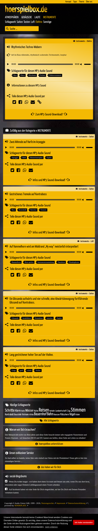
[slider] (87, 64)
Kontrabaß (22, 210)
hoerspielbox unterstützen (51, 444)
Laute (37, 17)
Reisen (44, 410)
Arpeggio (15, 158)
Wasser (29, 410)
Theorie (81, 2)
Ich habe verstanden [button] (84, 522)
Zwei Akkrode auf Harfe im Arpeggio (27, 142)
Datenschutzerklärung (76, 503)
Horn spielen (29, 262)
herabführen (27, 318)
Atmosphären (12, 17)
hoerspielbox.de (26, 10)
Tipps (75, 2)
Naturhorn (61, 262)
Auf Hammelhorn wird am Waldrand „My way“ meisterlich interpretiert (44, 246)
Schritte (9, 410)
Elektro (39, 22)
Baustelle (17, 414)
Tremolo (43, 210)
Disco (23, 75)
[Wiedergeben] (8, 64)
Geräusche (26, 17)
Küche (36, 411)
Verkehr (52, 411)
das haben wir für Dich (51, 467)
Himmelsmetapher (36, 158)
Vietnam (25, 414)
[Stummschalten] (81, 64)
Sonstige (47, 22)
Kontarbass (39, 318)
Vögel (72, 414)
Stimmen (78, 410)
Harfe (24, 158)
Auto (23, 411)
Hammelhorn (16, 262)
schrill (29, 370)
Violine (38, 370)
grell (21, 370)
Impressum (61, 503)
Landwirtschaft (61, 411)
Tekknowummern (55, 75)
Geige (14, 370)
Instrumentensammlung (46, 262)
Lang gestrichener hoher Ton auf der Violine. (31, 354)
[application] (49, 64)
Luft (33, 22)
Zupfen (49, 158)
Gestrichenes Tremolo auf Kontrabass (28, 194)
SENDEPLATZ (20, 505)
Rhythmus (32, 75)
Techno (42, 75)
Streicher (33, 210)
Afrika (31, 415)
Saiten (20, 22)
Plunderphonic (74, 262)
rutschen (50, 318)
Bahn (50, 414)
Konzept (68, 2)
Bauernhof (40, 414)
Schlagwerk (10, 22)
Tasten (27, 22)
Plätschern (64, 414)
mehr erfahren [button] (51, 527)
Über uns (89, 2)
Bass (15, 75)
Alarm (18, 410)
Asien (77, 414)
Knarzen (57, 414)
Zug (68, 411)
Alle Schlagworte (51, 420)
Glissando (15, 318)
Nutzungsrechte (47, 503)
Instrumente (49, 17)
